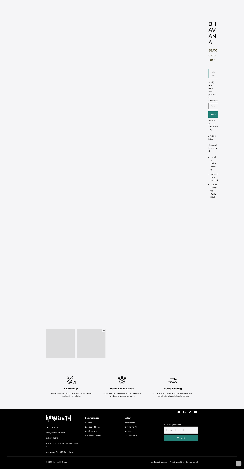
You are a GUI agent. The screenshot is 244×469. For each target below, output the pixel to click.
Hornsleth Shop (59, 462)
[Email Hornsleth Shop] (178, 412)
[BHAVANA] (122, 97)
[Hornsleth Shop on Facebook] (184, 412)
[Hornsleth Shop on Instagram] (190, 412)
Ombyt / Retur (131, 435)
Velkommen (130, 423)
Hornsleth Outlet (157, 5)
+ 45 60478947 (52, 427)
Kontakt (128, 431)
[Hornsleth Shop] (16, 5)
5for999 (79, 5)
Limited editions (102, 5)
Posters (89, 5)
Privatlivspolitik (177, 462)
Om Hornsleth (131, 427)
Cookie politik (192, 462)
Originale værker (120, 5)
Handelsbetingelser (158, 462)
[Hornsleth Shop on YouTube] (195, 412)
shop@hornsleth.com (55, 432)
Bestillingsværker (138, 5)
